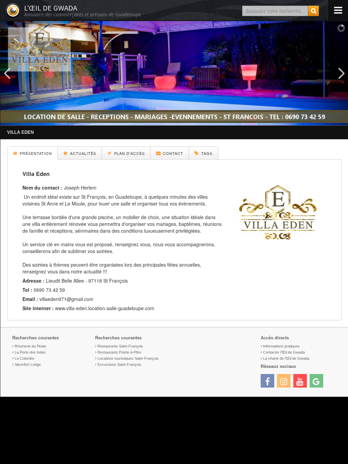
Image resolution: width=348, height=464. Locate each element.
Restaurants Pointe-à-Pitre (119, 352)
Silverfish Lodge (28, 364)
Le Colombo (24, 358)
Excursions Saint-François (119, 364)
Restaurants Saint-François (120, 346)
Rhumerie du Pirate (30, 346)
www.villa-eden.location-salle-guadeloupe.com (104, 308)
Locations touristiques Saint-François (128, 358)
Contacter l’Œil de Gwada (284, 352)
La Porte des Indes (30, 352)
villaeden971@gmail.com (66, 299)
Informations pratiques (281, 346)
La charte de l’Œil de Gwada (286, 358)
